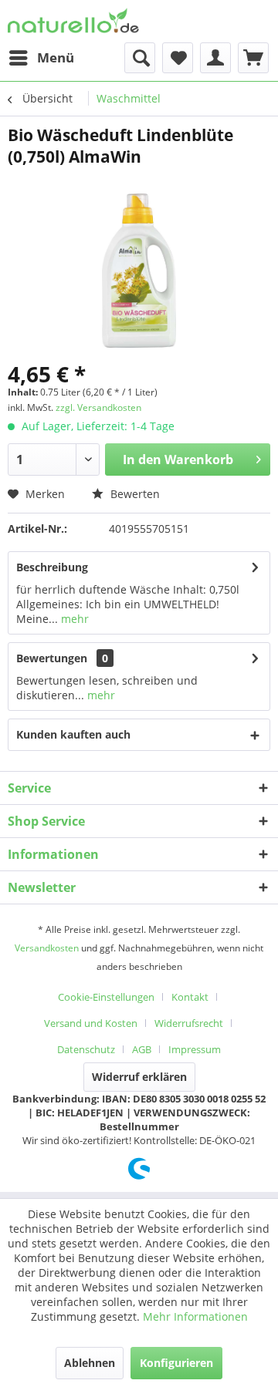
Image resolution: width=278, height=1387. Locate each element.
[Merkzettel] (177, 57)
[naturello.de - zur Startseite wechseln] (73, 21)
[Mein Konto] (215, 57)
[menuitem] (41, 57)
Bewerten (133, 493)
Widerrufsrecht (188, 1023)
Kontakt (189, 997)
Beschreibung (52, 567)
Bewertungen (51, 658)
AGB (141, 1049)
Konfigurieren (176, 1362)
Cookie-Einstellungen (106, 997)
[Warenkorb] (253, 57)
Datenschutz (86, 1049)
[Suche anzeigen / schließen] (139, 57)
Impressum (194, 1049)
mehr (73, 618)
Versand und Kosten (90, 1023)
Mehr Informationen (195, 1316)
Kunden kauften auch (73, 734)
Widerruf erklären (139, 1076)
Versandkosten (47, 947)
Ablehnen (89, 1362)
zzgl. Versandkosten (98, 407)
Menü (55, 57)
